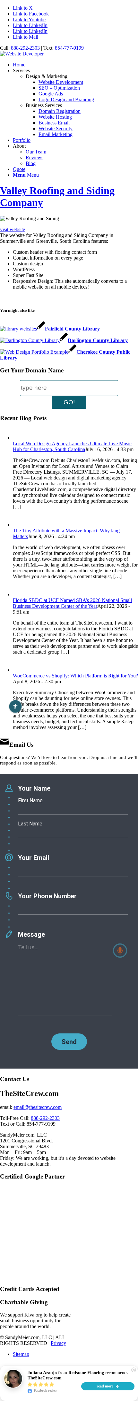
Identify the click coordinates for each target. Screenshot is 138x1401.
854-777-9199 (69, 48)
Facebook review (45, 1390)
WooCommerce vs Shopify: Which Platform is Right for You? (75, 675)
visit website (12, 229)
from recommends (78, 1375)
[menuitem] (75, 65)
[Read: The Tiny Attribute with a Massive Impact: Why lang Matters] (18, 525)
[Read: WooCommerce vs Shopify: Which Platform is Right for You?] (18, 670)
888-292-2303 (25, 48)
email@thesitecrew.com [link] (37, 1107)
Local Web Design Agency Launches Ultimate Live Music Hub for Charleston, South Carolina (72, 446)
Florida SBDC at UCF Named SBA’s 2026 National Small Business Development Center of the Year (72, 603)
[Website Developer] (22, 53)
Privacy (58, 1343)
